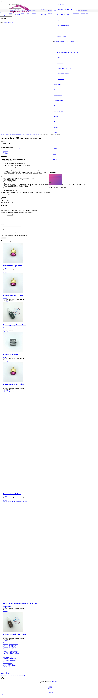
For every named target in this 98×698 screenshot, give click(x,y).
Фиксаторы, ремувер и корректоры (11, 653)
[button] (6, 143)
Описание (5, 151)
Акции (50, 686)
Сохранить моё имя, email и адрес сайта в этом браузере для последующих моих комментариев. (24, 232)
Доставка (50, 688)
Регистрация (6, 22)
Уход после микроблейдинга (9, 646)
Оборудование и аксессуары (9, 658)
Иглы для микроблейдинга (9, 648)
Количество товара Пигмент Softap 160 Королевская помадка (14, 146)
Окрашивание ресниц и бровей (10, 652)
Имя (2, 227)
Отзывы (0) (5, 153)
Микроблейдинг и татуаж (15, 134)
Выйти (14, 1)
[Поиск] (49, 182)
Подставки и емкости (8, 654)
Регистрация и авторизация (9, 665)
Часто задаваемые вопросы (9, 661)
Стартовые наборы (7, 657)
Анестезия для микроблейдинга (10, 644)
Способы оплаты (50, 687)
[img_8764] (23, 132)
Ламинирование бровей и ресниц (10, 651)
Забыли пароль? (13, 22)
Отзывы (50, 689)
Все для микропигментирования (10, 642)
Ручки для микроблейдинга (9, 647)
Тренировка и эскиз (7, 656)
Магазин (7, 134)
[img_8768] (23, 78)
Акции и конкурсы (7, 663)
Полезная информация (8, 664)
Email (2, 229)
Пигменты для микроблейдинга (29, 134)
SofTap (39, 134)
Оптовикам (50, 691)
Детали (4, 152)
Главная (2, 134)
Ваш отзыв (3, 224)
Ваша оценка (4, 214)
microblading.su (55, 681)
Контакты (50, 692)
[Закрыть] (50, 182)
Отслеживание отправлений (9, 660)
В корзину (3, 147)
